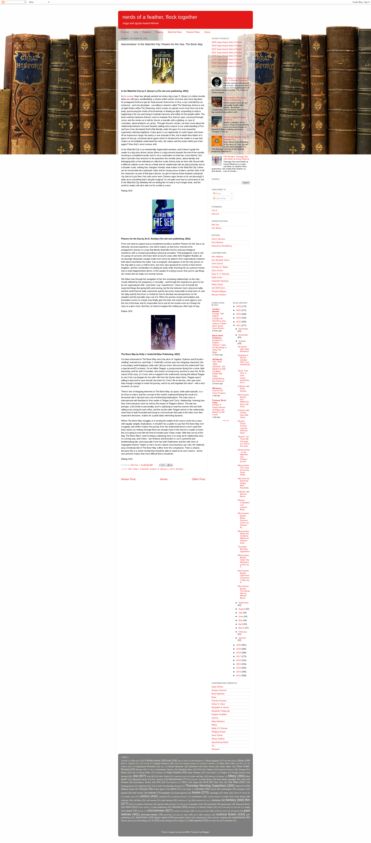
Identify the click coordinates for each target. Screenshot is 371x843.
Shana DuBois (218, 739)
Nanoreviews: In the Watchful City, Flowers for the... (244, 456)
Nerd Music (207, 779)
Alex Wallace (217, 257)
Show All (226, 420)
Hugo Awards (174, 772)
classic (236, 793)
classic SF (246, 793)
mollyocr (176, 811)
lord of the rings (224, 807)
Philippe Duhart (219, 732)
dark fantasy (167, 800)
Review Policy (193, 32)
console (162, 797)
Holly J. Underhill (140, 469)
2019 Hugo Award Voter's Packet (227, 59)
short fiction (142, 817)
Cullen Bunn (224, 763)
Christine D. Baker (220, 267)
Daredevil (193, 766)
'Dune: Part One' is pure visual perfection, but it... (244, 377)
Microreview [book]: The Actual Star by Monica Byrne (244, 592)
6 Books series (152, 760)
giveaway (184, 804)
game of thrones (145, 804)
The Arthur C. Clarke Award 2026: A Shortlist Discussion (236, 79)
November (243, 335)
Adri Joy (215, 225)
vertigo (181, 821)
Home (207, 32)
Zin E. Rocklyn (176, 469)
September (244, 603)
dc (190, 800)
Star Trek (218, 782)
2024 (238, 314)
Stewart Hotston (219, 295)
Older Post (198, 479)
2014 (238, 668)
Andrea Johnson (219, 690)
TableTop (142, 786)
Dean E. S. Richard (220, 274)
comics (145, 796)
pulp (178, 815)
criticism (124, 800)
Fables (210, 769)
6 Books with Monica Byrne (243, 494)
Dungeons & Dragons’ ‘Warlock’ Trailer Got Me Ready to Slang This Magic (219, 346)
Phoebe (124, 782)
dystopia (216, 800)
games (161, 804)
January (242, 638)
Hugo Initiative (194, 773)
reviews (153, 469)
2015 (238, 664)
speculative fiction (182, 818)
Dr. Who (150, 770)
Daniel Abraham (175, 766)
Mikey (214, 725)
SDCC (185, 782)
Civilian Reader (216, 310)
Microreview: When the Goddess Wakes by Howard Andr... (243, 537)
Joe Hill (150, 776)
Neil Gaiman (192, 779)
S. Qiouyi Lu (163, 469)
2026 (238, 306)
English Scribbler (219, 714)
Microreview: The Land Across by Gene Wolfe (243, 470)
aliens (173, 789)
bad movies (138, 793)
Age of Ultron (183, 761)
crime (226, 797)
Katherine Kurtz (180, 776)
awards (124, 793)
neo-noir (198, 811)
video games (195, 820)
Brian (214, 697)
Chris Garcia (217, 263)
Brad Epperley (218, 694)
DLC (163, 767)
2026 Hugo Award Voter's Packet (227, 42)
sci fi (196, 815)
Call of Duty (144, 764)
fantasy (231, 800)
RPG (158, 782)
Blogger (205, 832)
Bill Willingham (197, 761)
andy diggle (186, 789)
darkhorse (182, 800)
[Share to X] (165, 465)
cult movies (151, 800)
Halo (134, 773)
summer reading (219, 818)
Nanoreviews (175, 779)
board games (181, 793)
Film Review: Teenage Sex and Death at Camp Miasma (236, 158)
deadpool (199, 800)
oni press (235, 811)
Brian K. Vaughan (128, 764)
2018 (238, 653)
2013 (238, 672)
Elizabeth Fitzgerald (221, 711)
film (247, 800)
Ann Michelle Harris (220, 260)
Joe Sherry (217, 228)
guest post (226, 804)
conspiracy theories (179, 797)
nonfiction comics (221, 811)
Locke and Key (196, 776)
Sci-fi (205, 782)
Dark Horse (208, 766)
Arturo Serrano (218, 239)
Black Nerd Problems (217, 337)
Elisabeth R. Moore (220, 707)
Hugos (224, 773)
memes (140, 811)
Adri (130, 469)
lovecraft (237, 807)
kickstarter (192, 807)
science (207, 815)
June (241, 616)
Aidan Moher (217, 687)
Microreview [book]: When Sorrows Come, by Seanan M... (243, 520)
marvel (128, 810)
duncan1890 (184, 832)
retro (186, 815)
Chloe (176, 764)
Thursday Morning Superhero (244, 549)
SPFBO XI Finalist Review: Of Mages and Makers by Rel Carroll (219, 410)
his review (128, 96)
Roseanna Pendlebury (222, 246)
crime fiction (239, 797)
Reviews (125, 32)
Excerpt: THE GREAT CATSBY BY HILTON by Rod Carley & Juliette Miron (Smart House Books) (219, 321)
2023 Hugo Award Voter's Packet (227, 49)
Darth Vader (225, 766)
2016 (238, 660)
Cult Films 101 (241, 764)
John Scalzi (164, 776)
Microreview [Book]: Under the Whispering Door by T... (243, 561)
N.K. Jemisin (157, 779)
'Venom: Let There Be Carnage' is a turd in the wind (244, 441)
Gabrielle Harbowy (220, 281)
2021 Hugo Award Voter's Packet (227, 53)
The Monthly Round (171, 786)
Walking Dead (127, 789)
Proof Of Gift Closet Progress (219, 392)
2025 (238, 310)
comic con (129, 797)
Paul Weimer (217, 242)
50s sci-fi (136, 761)
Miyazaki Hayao (139, 779)
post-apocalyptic (149, 814)
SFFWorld (217, 359)
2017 (238, 656)
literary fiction (206, 807)
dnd (208, 800)
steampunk (201, 818)
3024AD (124, 761)
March (242, 628)
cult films (137, 800)
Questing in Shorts (142, 782)
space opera (160, 817)
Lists (136, 32)
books (196, 792)
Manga (221, 776)
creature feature (214, 797)
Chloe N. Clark (218, 704)
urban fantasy (166, 821)
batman (152, 792)
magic (247, 807)
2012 (238, 675)
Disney (139, 769)
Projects (159, 32)
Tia (213, 746)
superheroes (238, 817)
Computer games (189, 764)
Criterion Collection (207, 764)
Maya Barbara (218, 721)
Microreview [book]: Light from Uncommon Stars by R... (243, 577)
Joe (135, 776)
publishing (167, 815)
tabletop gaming (127, 821)
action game (159, 789)
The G (214, 210)
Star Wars (233, 782)
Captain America (161, 763)
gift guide (172, 804)
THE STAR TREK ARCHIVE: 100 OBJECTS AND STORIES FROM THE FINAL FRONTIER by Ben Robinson (218, 371)
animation (200, 789)
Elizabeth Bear (185, 769)
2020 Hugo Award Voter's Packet (227, 56)
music (187, 811)
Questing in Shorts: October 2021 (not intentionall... (244, 361)
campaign (214, 793)
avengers (241, 789)
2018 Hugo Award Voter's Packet (227, 63)
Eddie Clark (217, 277)
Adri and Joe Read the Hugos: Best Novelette (243, 483)
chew (226, 793)
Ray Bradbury (171, 782)
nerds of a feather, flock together (159, 17)
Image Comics (238, 773)
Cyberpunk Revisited (145, 766)
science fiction (226, 814)
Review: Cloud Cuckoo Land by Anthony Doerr (243, 427)
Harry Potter (144, 773)
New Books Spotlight (226, 779)
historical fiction (243, 804)
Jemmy (215, 718)
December (243, 329)
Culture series (126, 767)
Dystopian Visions (165, 769)
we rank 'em (214, 821)
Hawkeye (159, 773)
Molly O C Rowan (220, 728)
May (241, 620)
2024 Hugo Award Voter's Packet (227, 46)
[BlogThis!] (163, 465)
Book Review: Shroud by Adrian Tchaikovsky (234, 99)
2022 (238, 322)
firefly (131, 804)
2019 (238, 649)
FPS (199, 769)
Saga (195, 782)
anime (213, 789)
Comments (220, 198)
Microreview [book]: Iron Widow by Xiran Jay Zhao (243, 401)
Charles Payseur (219, 701)
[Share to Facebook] (168, 465)
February (243, 632)
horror (129, 807)
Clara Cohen (217, 270)
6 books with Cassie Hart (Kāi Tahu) (243, 413)
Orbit (243, 779)
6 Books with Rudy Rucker (243, 388)
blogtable (165, 793)
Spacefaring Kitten (220, 742)
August (242, 609)
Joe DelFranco (218, 288)
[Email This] (160, 465)
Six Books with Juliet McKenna (243, 349)
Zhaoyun (216, 749)
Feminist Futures (225, 769)
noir (207, 811)
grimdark (212, 804)
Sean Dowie (217, 735)
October (242, 341)
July (241, 613)
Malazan (212, 776)
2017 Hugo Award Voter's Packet (227, 66)
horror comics (143, 807)
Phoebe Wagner (219, 291)
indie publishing (159, 807)
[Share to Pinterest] (171, 465)
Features (147, 32)
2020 (238, 645)
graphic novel (197, 804)
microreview (156, 810)
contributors (196, 797)
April (241, 624)
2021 (238, 325)
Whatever (217, 388)
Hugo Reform (211, 773)
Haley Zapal (217, 284)
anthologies (226, 789)
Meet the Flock (175, 32)
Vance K (215, 214)
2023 (238, 318)
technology (142, 821)
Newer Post (128, 479)
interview (176, 807)
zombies (228, 821)
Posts (218, 193)
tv (152, 820)
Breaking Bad (229, 761)
